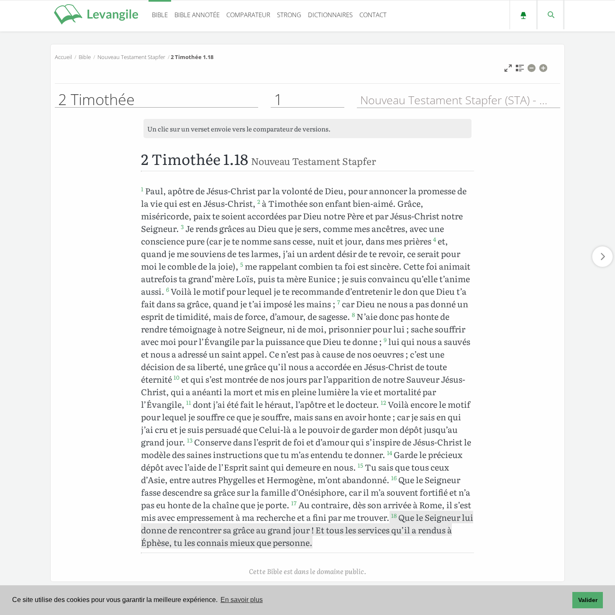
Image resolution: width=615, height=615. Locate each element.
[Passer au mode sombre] (523, 14)
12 (383, 402)
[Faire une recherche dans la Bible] (550, 14)
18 (394, 515)
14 (389, 452)
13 (189, 440)
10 (176, 377)
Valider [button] (587, 600)
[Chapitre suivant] (602, 256)
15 (360, 465)
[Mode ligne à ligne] (508, 70)
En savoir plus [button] (241, 599)
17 (294, 503)
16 (394, 477)
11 (188, 402)
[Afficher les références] (520, 70)
